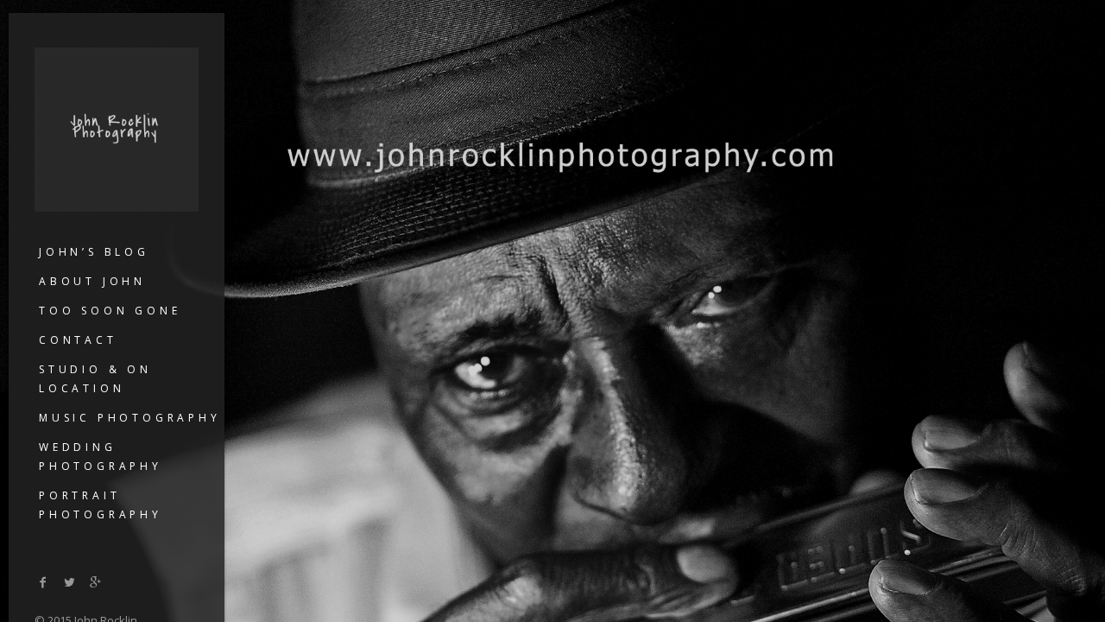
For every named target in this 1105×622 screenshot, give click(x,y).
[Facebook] (43, 582)
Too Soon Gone (109, 310)
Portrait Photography (100, 505)
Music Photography (130, 417)
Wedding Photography (100, 456)
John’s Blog (94, 251)
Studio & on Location (95, 379)
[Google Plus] (95, 582)
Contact (78, 340)
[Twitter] (70, 582)
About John (92, 281)
